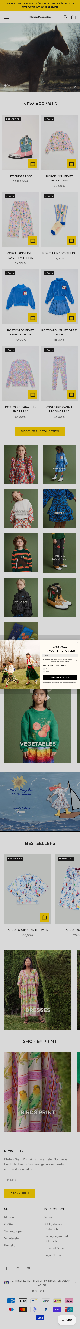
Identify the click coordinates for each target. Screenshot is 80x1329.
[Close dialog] (78, 642)
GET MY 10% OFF (60, 677)
